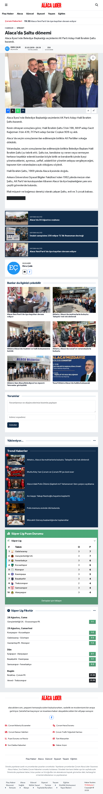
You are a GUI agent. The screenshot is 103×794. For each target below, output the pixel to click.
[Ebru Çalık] (13, 268)
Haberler (9, 28)
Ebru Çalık (27, 266)
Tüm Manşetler (62, 739)
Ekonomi (10, 785)
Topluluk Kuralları (44, 788)
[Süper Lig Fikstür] (94, 611)
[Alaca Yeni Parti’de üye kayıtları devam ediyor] (28, 300)
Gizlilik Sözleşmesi (67, 785)
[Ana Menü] (6, 5)
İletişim (12, 788)
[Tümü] (94, 441)
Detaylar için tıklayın (52, 601)
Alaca (20, 14)
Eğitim (61, 14)
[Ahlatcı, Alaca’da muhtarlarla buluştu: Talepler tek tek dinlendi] (74, 300)
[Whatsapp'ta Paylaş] (18, 111)
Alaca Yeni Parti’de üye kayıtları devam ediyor (50, 21)
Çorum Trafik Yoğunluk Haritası (69, 732)
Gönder (13, 425)
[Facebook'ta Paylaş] (8, 111)
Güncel (30, 14)
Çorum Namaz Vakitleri (18, 732)
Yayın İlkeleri (65, 788)
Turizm (48, 785)
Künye (26, 788)
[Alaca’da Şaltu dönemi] (51, 80)
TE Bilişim (88, 785)
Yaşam (51, 14)
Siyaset (41, 14)
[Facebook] (29, 272)
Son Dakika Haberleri (17, 745)
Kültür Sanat (34, 785)
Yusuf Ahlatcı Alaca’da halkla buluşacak (71, 383)
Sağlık (21, 785)
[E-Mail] (24, 272)
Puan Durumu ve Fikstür (18, 739)
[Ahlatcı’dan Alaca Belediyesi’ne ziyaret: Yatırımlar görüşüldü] (28, 368)
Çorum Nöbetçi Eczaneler (19, 726)
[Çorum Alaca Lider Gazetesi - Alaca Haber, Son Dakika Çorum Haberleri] (51, 5)
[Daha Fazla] (23, 111)
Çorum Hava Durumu (65, 726)
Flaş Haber (8, 14)
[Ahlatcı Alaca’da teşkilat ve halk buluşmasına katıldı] (28, 334)
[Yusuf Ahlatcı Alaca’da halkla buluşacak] (74, 368)
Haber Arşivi (61, 745)
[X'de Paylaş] (12, 111)
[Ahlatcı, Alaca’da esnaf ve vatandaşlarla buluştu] (74, 334)
